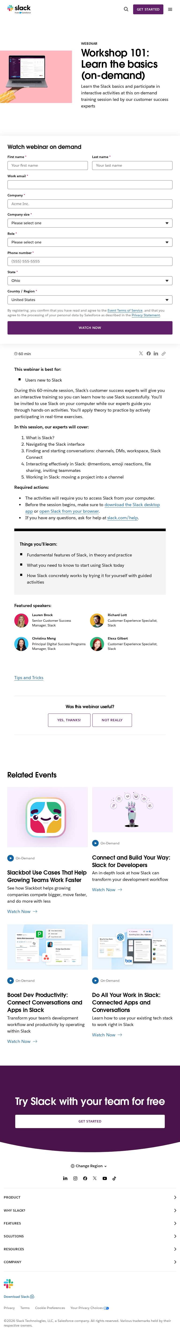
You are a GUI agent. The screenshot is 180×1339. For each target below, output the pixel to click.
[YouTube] (105, 1179)
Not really (112, 720)
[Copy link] (163, 353)
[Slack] (19, 9)
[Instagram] (75, 1179)
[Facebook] (148, 353)
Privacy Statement (146, 315)
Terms (25, 1308)
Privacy (9, 1308)
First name (17, 157)
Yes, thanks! (69, 720)
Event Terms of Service (125, 310)
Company (16, 195)
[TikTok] (114, 1179)
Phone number (21, 253)
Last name (101, 157)
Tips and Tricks (28, 677)
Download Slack (16, 1297)
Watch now (90, 328)
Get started (148, 9)
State (13, 272)
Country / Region (22, 291)
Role (12, 234)
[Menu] (170, 9)
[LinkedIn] (156, 353)
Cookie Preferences (50, 1308)
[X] (95, 1179)
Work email (18, 176)
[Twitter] (141, 353)
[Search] (126, 9)
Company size (20, 214)
